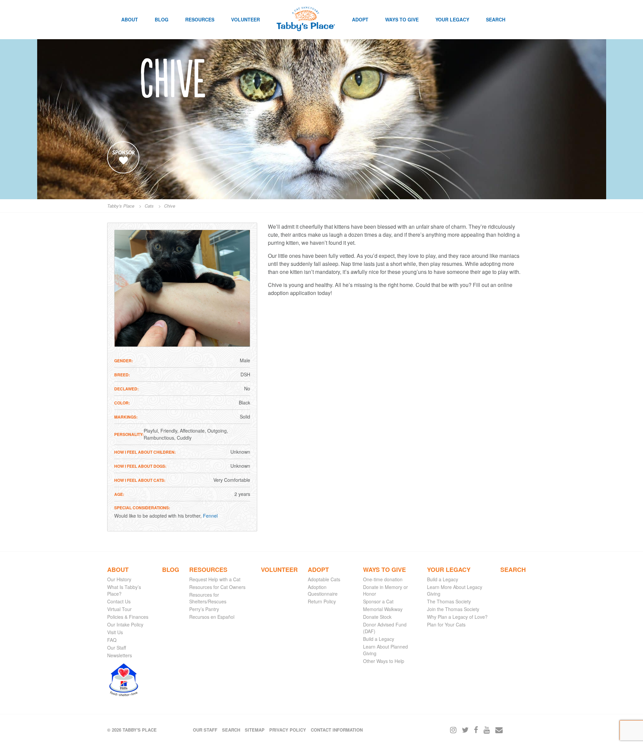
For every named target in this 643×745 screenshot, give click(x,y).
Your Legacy (452, 19)
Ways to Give (402, 19)
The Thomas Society (449, 601)
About (129, 19)
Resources (199, 19)
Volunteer (245, 19)
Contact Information (337, 730)
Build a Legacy (378, 639)
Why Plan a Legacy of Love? (457, 616)
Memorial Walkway (383, 609)
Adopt (360, 19)
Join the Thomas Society (453, 609)
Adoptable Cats (324, 579)
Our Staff (116, 647)
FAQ (112, 640)
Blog (161, 19)
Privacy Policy (287, 730)
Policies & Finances (127, 616)
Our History (119, 579)
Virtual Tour (119, 609)
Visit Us (115, 632)
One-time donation (383, 579)
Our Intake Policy (125, 624)
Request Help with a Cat (214, 579)
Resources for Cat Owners (217, 587)
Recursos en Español (211, 616)
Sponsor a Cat (378, 601)
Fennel (210, 515)
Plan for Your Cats (446, 624)
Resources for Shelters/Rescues (207, 598)
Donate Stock (377, 616)
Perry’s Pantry (204, 609)
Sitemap (255, 730)
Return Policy (322, 601)
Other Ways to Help (383, 661)
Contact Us (119, 601)
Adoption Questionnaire (323, 590)
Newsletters (119, 655)
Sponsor (123, 152)
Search (495, 19)
